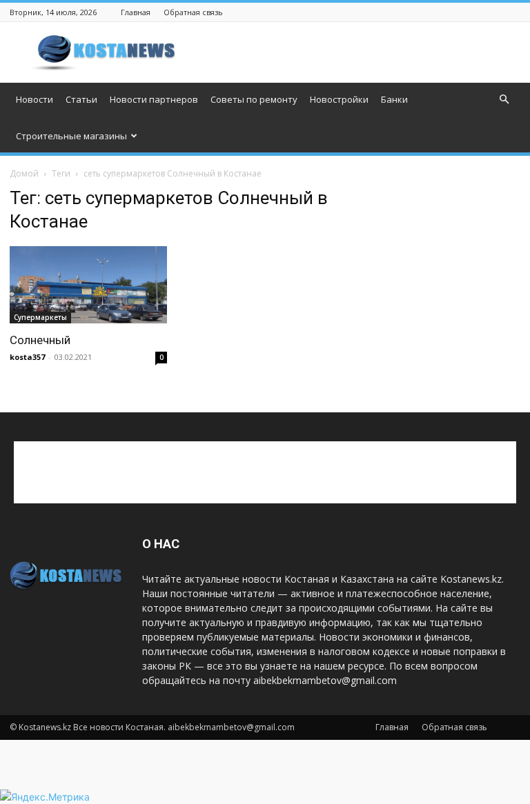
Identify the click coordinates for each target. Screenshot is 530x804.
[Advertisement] (358, 52)
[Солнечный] (88, 284)
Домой (24, 173)
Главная (135, 12)
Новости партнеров (154, 99)
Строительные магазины (71, 136)
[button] (503, 99)
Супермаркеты (40, 317)
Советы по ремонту (253, 99)
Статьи (81, 99)
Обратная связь (193, 12)
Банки (394, 99)
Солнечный (40, 340)
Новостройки (339, 99)
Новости (34, 99)
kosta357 (27, 357)
